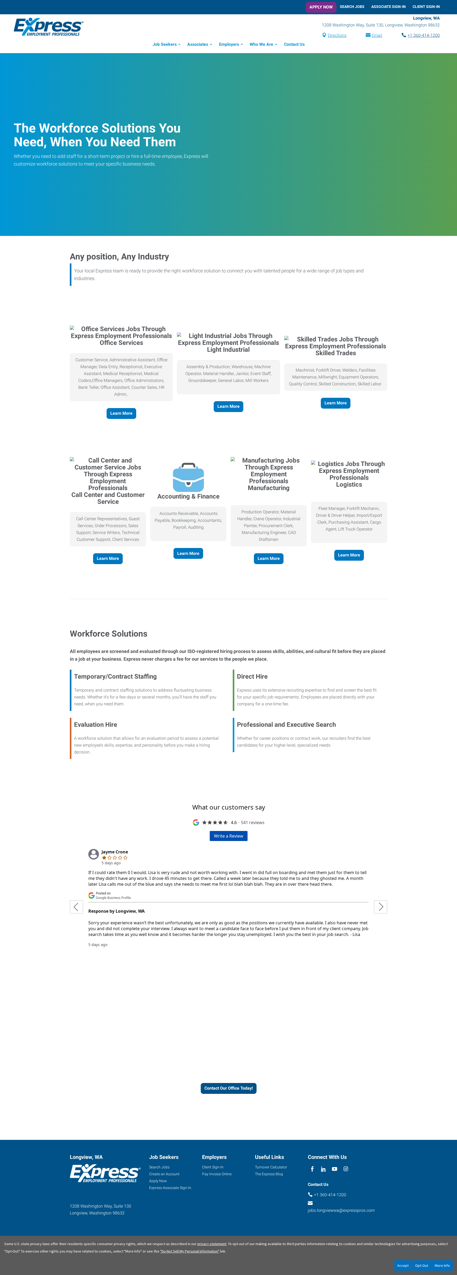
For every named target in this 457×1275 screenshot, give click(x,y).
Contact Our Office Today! (228, 1088)
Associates (197, 44)
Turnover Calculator (271, 1167)
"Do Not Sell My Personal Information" (189, 1251)
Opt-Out (421, 1265)
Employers (229, 44)
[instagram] (345, 1169)
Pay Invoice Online (217, 1174)
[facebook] (312, 1169)
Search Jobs (352, 6)
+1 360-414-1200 (424, 35)
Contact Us (294, 44)
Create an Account (164, 1174)
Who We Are (261, 44)
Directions (337, 35)
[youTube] (334, 1169)
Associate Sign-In (388, 6)
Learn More (121, 413)
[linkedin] (323, 1169)
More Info (442, 1265)
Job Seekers (165, 44)
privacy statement (211, 1243)
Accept (403, 1265)
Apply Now (321, 7)
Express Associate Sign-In (170, 1188)
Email (377, 35)
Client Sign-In (426, 6)
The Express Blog (269, 1174)
